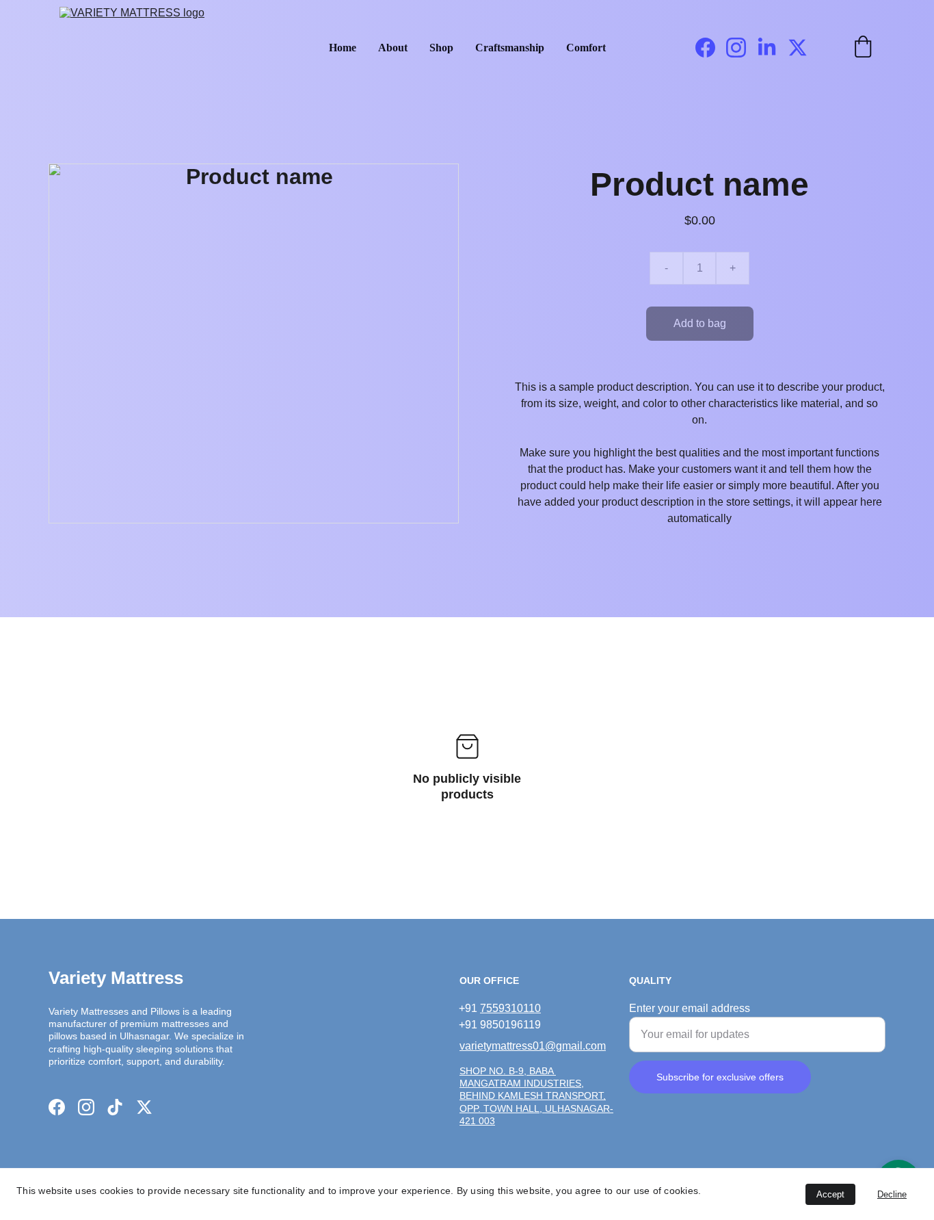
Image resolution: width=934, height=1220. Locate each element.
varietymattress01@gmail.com (532, 1046)
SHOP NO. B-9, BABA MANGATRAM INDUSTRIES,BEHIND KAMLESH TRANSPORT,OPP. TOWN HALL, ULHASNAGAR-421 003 (536, 1095)
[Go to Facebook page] (710, 47)
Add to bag (699, 323)
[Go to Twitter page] (798, 47)
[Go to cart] (863, 48)
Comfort (586, 47)
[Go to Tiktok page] (115, 1107)
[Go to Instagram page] (741, 47)
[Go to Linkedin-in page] (772, 47)
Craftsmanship (509, 47)
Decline (892, 1194)
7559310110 (510, 1008)
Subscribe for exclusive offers (720, 1077)
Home (342, 47)
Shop (441, 47)
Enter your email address (689, 1008)
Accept (830, 1194)
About (393, 47)
